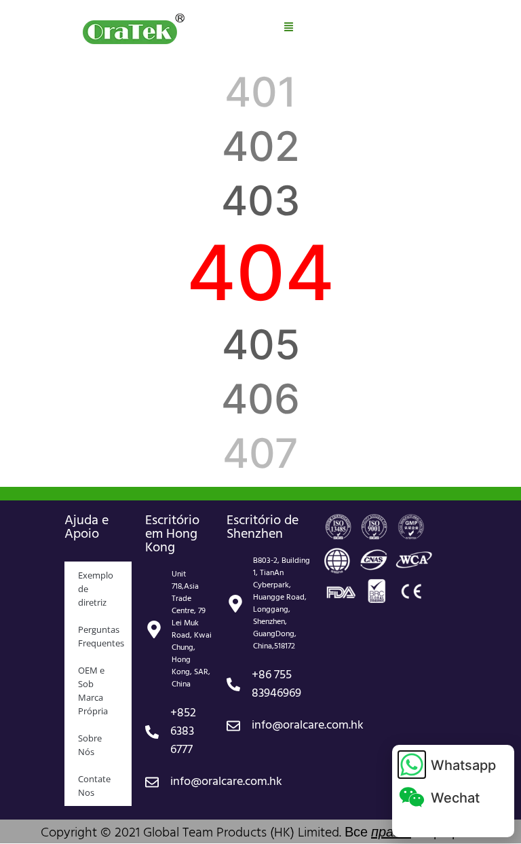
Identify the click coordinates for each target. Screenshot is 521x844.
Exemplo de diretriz (95, 588)
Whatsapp (463, 765)
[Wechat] (412, 797)
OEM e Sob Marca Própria (93, 690)
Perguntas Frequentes (101, 636)
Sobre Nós (90, 745)
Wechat (455, 798)
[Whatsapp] (412, 764)
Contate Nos (94, 786)
